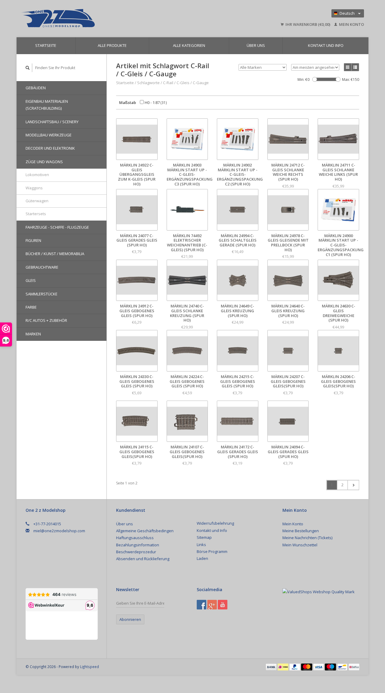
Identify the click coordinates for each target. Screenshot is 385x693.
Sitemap (204, 537)
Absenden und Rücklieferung (142, 558)
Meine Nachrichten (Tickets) (307, 537)
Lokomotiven (37, 174)
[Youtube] (222, 604)
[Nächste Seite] (353, 485)
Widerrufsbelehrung (215, 523)
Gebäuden (36, 87)
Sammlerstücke (41, 294)
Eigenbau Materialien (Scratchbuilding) (47, 105)
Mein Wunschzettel (299, 545)
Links (201, 544)
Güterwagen (37, 200)
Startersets (36, 213)
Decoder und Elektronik (50, 148)
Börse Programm (212, 551)
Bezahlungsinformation (137, 545)
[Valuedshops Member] (318, 591)
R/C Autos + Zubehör (46, 320)
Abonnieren (130, 619)
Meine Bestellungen (300, 530)
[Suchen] (27, 67)
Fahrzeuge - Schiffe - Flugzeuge (57, 227)
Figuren (33, 240)
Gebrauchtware (42, 267)
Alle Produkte (112, 45)
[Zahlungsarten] (272, 666)
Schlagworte (148, 82)
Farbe (31, 307)
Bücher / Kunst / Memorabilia (55, 253)
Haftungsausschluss (135, 537)
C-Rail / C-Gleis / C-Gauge (186, 82)
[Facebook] (201, 604)
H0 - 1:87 (155, 102)
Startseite (45, 45)
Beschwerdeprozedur (136, 551)
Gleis (31, 280)
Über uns (256, 45)
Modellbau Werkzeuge (49, 135)
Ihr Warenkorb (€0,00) (308, 24)
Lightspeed (89, 666)
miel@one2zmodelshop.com (59, 530)
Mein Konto (351, 24)
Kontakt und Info (325, 45)
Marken (33, 334)
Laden (202, 558)
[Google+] (212, 604)
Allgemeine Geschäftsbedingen (145, 530)
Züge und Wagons (44, 161)
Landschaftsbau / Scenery (52, 121)
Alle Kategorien (189, 45)
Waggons (34, 188)
